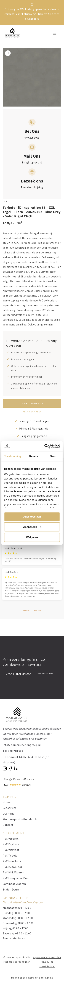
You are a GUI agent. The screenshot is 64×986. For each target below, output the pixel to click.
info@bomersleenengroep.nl (22, 745)
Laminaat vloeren (14, 884)
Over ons (8, 813)
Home (6, 802)
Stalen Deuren (12, 889)
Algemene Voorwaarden (47, 957)
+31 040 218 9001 (14, 751)
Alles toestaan (32, 516)
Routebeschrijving (32, 187)
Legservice (10, 808)
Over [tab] (53, 456)
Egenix (49, 977)
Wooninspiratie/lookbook (20, 819)
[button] (55, 33)
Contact (8, 824)
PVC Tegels (10, 855)
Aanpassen (30, 526)
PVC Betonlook (13, 867)
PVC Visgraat (11, 850)
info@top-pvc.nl (32, 162)
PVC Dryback (11, 844)
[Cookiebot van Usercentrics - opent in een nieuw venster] (45, 446)
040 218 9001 (32, 137)
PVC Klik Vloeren (14, 872)
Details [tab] (33, 456)
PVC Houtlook (12, 861)
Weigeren (32, 537)
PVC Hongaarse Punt (16, 878)
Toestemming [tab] (12, 456)
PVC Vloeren (11, 838)
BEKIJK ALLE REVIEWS (32, 610)
